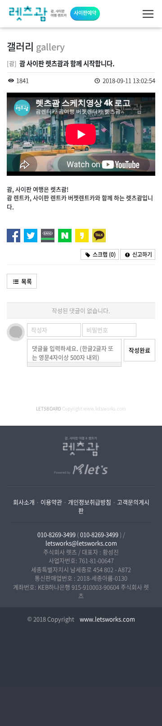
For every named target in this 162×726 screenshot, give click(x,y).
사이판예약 (85, 13)
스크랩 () (103, 254)
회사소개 (24, 502)
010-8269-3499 (56, 534)
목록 (26, 281)
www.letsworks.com (106, 619)
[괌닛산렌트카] (38, 14)
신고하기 (141, 254)
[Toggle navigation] (148, 13)
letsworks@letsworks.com (81, 543)
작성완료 (139, 350)
